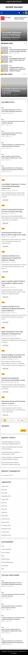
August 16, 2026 (12, 39)
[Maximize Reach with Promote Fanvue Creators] (14, 397)
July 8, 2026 (5, 160)
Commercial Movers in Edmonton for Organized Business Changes (17, 69)
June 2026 (4, 493)
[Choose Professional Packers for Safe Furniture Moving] (4, 50)
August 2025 (5, 499)
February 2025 (5, 519)
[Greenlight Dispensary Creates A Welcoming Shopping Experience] (14, 180)
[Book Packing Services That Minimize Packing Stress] (14, 328)
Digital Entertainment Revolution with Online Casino (13, 379)
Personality (4, 565)
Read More (5, 200)
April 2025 (4, 512)
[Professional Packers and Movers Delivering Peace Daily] (4, 59)
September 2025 (6, 496)
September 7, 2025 (12, 382)
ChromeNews (21, 651)
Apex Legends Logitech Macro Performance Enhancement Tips (11, 157)
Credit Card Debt (6, 549)
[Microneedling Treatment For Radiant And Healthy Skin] (14, 351)
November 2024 (6, 528)
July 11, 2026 (14, 53)
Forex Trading (5, 552)
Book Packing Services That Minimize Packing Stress (12, 333)
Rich (2, 569)
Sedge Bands (14, 7)
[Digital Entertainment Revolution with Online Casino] (14, 374)
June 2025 (4, 506)
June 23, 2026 (6, 171)
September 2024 (6, 535)
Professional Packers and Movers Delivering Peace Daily (17, 60)
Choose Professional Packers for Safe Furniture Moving (18, 50)
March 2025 (4, 515)
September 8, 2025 (12, 359)
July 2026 (4, 489)
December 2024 (5, 525)
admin (4, 213)
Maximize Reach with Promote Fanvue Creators (13, 402)
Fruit (2, 556)
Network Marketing (7, 562)
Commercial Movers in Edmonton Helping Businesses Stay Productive (12, 168)
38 (18, 420)
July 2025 (4, 502)
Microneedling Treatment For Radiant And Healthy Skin (13, 356)
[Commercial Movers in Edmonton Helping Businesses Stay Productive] (14, 302)
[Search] (23, 12)
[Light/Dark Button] (20, 13)
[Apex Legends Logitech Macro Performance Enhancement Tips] (14, 277)
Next (22, 420)
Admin (4, 39)
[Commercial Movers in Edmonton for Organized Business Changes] (4, 68)
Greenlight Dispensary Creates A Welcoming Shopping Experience (11, 34)
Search (5, 426)
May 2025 (4, 509)
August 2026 (5, 486)
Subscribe (26, 13)
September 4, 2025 (12, 405)
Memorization (5, 559)
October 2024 (5, 532)
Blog (3, 29)
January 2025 (5, 522)
